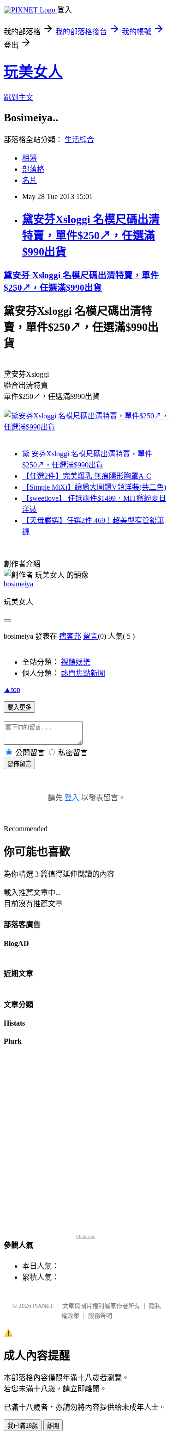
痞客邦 (70, 636)
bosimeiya (18, 584)
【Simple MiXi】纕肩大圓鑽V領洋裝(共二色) (94, 487)
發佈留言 (19, 763)
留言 (90, 636)
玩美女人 (33, 71)
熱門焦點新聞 (83, 673)
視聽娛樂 (75, 662)
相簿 (29, 158)
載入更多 (19, 707)
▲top (12, 689)
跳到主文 (18, 97)
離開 (53, 1425)
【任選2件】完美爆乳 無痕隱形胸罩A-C (86, 476)
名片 (29, 180)
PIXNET (43, 1305)
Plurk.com (85, 1236)
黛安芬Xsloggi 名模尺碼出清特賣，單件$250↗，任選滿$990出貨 (91, 235)
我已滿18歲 (22, 1425)
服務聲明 (100, 1315)
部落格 (33, 169)
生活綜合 (79, 139)
